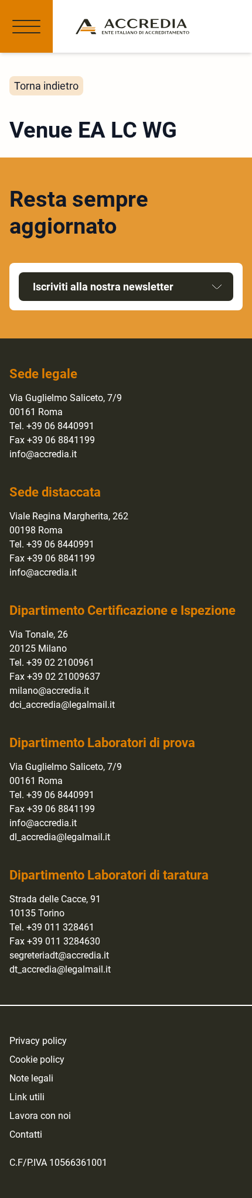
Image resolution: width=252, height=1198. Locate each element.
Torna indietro (46, 86)
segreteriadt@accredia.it (59, 955)
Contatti (25, 1134)
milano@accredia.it (49, 690)
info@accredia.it (43, 454)
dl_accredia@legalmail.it (59, 837)
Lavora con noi (40, 1115)
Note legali (31, 1078)
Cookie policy (36, 1059)
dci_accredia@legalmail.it (62, 704)
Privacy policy (38, 1040)
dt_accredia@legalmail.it (60, 969)
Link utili (27, 1097)
